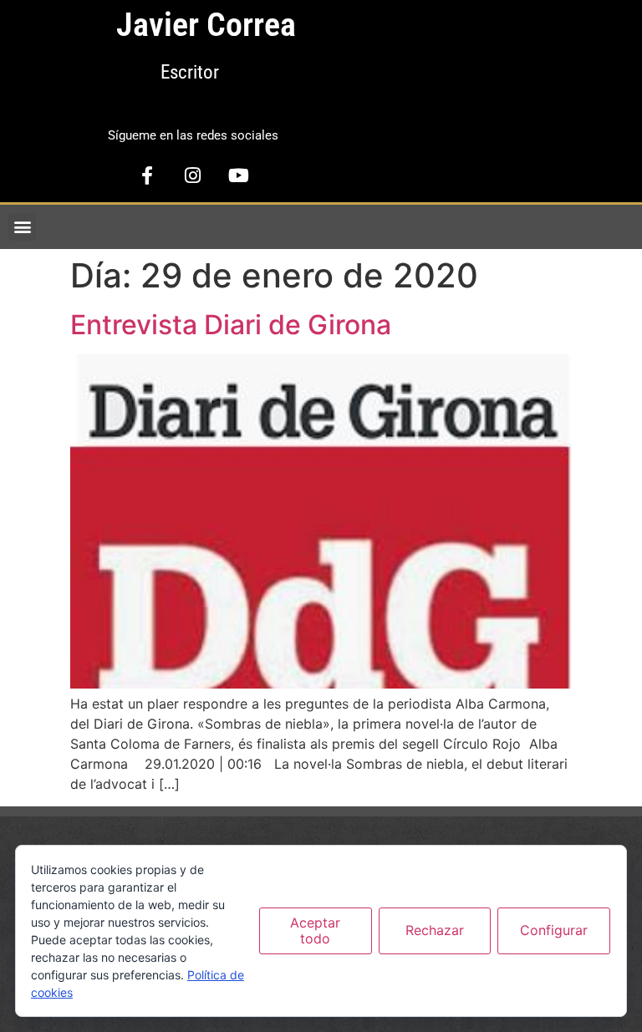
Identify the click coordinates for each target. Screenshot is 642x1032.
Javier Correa (206, 24)
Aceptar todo (315, 930)
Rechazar (434, 930)
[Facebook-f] (147, 175)
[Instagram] (193, 175)
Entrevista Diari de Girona (230, 324)
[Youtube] (239, 175)
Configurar (554, 930)
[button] (22, 227)
